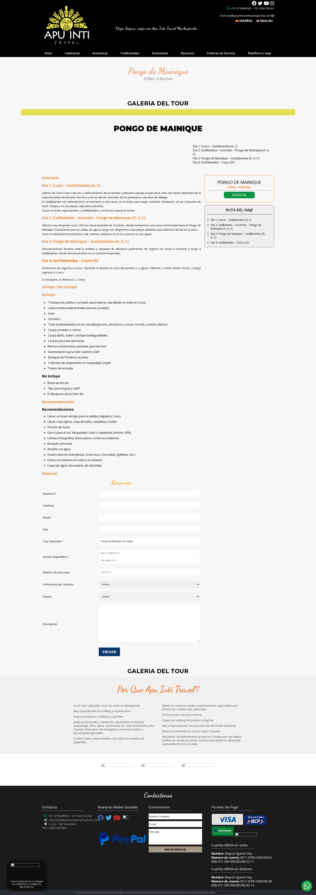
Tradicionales (129, 53)
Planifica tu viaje (259, 53)
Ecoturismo (160, 53)
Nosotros (187, 53)
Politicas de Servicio (221, 53)
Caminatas (72, 53)
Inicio (48, 53)
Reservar (239, 195)
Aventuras (100, 53)
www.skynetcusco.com (227, 892)
